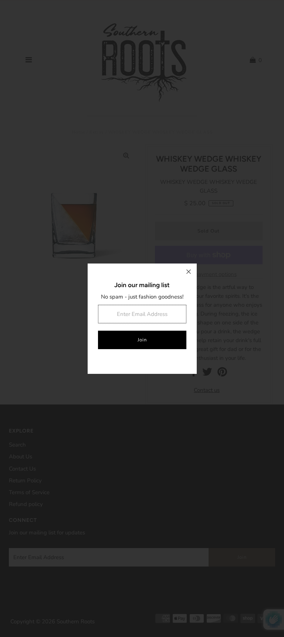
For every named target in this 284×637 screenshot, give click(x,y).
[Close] (188, 272)
